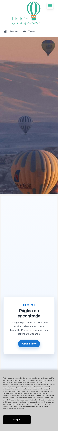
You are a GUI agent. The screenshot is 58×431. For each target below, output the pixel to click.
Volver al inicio (29, 343)
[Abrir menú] (50, 5)
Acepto (17, 419)
